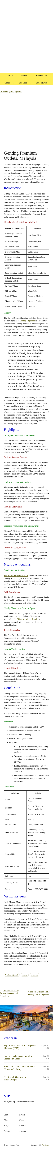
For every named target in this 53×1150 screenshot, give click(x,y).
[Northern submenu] (30, 75)
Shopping (34, 975)
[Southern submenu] (46, 75)
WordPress (45, 1145)
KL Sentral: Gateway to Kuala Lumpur (15, 1078)
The (16, 575)
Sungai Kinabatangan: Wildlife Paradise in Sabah (18, 1057)
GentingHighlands (11, 975)
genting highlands (15, 92)
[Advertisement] (26, 39)
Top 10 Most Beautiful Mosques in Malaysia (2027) (20, 1046)
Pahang (24, 975)
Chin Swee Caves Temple (27, 619)
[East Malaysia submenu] (50, 83)
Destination (4, 92)
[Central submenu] (13, 83)
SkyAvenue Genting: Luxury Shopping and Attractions (10, 993)
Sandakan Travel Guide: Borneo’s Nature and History (19, 1067)
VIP (7, 1096)
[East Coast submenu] (30, 83)
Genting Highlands (27, 321)
